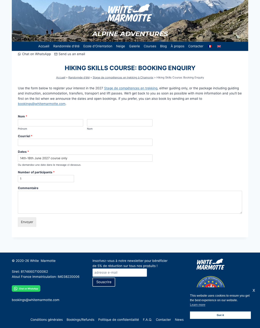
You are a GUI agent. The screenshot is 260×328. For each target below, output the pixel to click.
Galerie (134, 46)
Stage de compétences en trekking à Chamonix (123, 77)
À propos (177, 46)
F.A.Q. (147, 320)
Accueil (43, 46)
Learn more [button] (197, 304)
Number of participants (36, 172)
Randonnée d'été (66, 46)
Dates (23, 152)
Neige (120, 46)
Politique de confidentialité (118, 320)
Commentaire (28, 188)
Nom (22, 116)
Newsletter (183, 320)
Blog (163, 46)
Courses (150, 46)
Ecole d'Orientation (97, 46)
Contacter (195, 46)
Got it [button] (220, 315)
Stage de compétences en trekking (130, 88)
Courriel (25, 136)
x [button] (254, 290)
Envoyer (27, 222)
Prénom (22, 128)
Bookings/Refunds (80, 320)
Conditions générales (46, 320)
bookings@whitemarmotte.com (41, 104)
